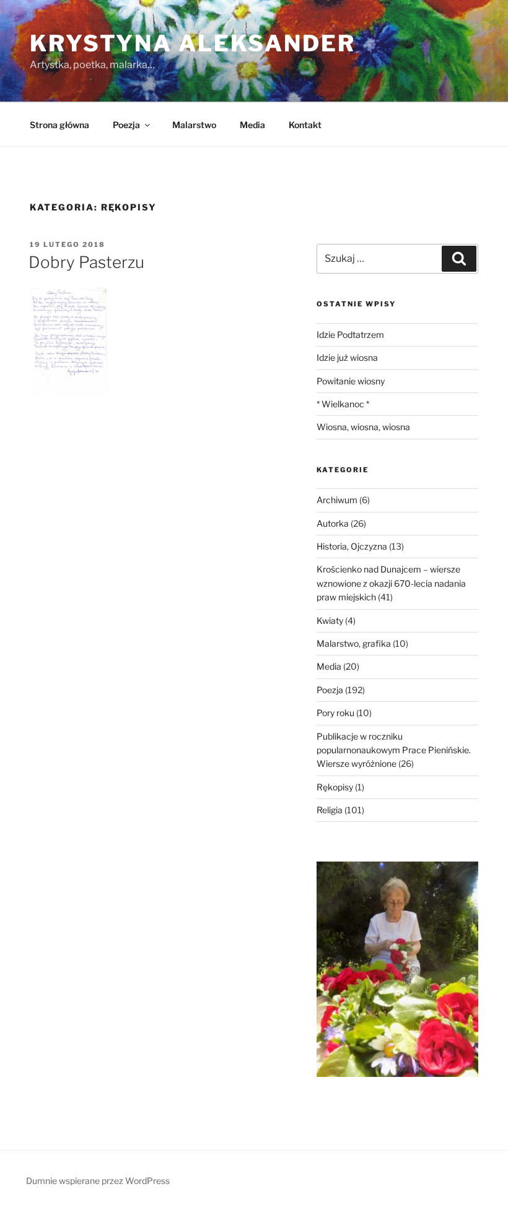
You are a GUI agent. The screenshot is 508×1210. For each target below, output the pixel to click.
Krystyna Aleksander (193, 43)
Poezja (126, 124)
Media (252, 124)
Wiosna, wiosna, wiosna (363, 426)
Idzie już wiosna (347, 357)
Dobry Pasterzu (86, 262)
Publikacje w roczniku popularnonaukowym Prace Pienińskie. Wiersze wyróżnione (394, 750)
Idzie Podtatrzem (350, 334)
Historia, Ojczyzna (352, 546)
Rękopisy (335, 787)
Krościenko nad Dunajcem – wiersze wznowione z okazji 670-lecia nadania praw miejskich (391, 583)
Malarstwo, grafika (354, 643)
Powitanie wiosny (351, 381)
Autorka (333, 523)
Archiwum (337, 500)
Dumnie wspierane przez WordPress (98, 1180)
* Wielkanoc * (343, 404)
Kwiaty (330, 620)
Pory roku (335, 712)
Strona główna (59, 124)
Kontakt (305, 124)
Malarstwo (194, 124)
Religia (330, 810)
